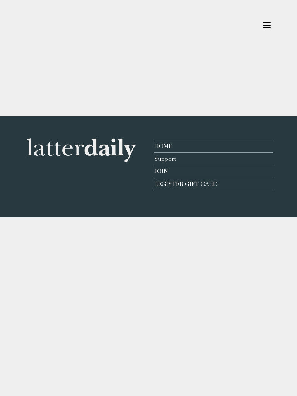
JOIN (161, 171)
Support (165, 158)
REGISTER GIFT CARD (186, 184)
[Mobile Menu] (267, 25)
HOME (163, 146)
